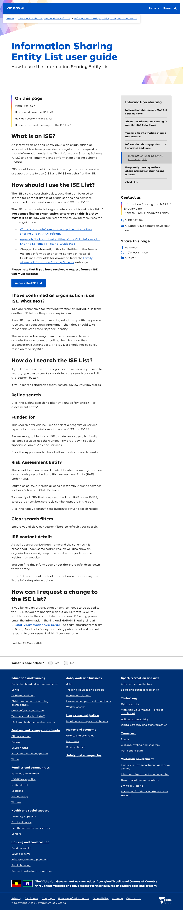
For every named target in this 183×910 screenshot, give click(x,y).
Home (10, 18)
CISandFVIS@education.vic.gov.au (35, 625)
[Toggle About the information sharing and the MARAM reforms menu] (167, 122)
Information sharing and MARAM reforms (44, 18)
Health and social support (30, 810)
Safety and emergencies (84, 755)
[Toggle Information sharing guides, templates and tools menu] (167, 144)
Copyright (48, 898)
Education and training (28, 678)
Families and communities (30, 767)
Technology (129, 698)
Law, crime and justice (82, 715)
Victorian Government (137, 759)
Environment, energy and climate (35, 730)
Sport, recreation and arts (140, 678)
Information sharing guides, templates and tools (105, 18)
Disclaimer (31, 898)
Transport (128, 733)
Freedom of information (73, 898)
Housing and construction (30, 842)
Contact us (133, 898)
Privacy (16, 898)
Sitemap (117, 898)
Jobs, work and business (84, 678)
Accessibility (101, 898)
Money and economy (81, 729)
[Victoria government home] (165, 900)
